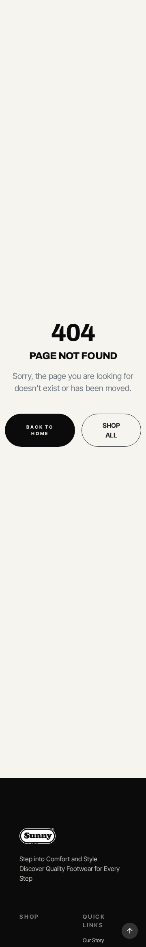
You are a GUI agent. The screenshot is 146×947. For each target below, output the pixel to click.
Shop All (111, 430)
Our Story (93, 940)
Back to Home (40, 430)
